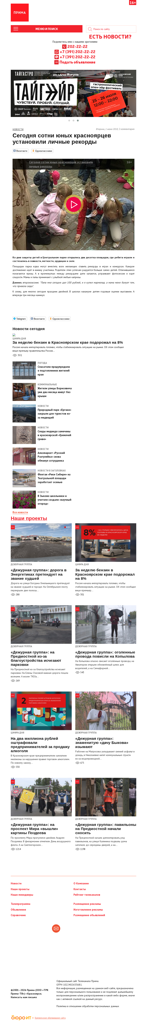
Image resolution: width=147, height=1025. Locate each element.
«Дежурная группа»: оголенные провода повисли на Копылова (105, 654)
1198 (82, 849)
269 (17, 680)
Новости (16, 883)
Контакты (80, 889)
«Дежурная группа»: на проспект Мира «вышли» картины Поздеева (34, 828)
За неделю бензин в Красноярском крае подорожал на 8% (105, 574)
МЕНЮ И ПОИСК (46, 29)
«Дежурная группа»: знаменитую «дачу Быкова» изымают (101, 742)
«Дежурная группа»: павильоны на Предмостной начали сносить (105, 828)
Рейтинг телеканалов (87, 894)
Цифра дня (19, 338)
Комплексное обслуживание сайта (50, 1017)
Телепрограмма (20, 904)
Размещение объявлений (89, 915)
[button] (69, 120)
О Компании (81, 883)
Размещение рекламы (87, 904)
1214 (18, 849)
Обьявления (18, 909)
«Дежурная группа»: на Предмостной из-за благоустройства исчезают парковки (36, 658)
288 (17, 594)
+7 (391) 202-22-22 (77, 51)
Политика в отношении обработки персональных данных (87, 1006)
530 (17, 766)
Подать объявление (77, 62)
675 (82, 762)
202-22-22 (77, 46)
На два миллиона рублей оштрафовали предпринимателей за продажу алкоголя (40, 744)
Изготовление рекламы (88, 909)
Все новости (20, 512)
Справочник (18, 915)
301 (19, 355)
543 (82, 672)
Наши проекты (29, 518)
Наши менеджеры (22, 894)
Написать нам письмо (24, 997)
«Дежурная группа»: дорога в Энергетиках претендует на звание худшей (39, 574)
